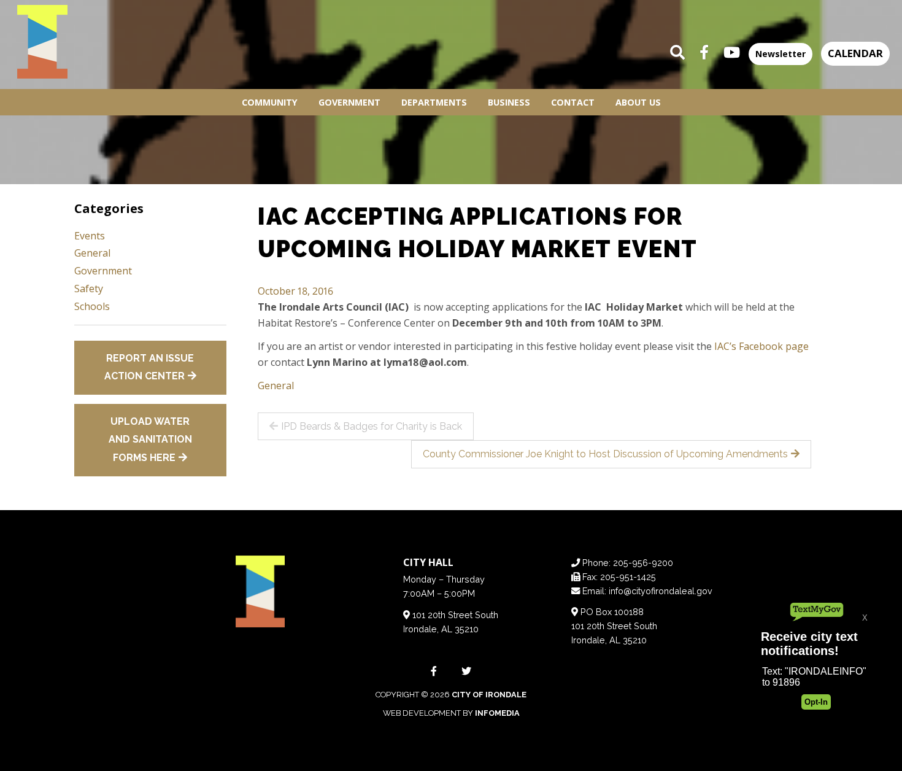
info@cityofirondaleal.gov (660, 591)
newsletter (780, 54)
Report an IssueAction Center (149, 367)
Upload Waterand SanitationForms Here (150, 439)
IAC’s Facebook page (761, 346)
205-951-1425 (628, 576)
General (276, 385)
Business (509, 102)
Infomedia (497, 713)
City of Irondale (489, 694)
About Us (638, 102)
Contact (573, 102)
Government (349, 102)
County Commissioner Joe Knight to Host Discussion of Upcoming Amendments (605, 454)
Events (89, 235)
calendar (855, 53)
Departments (434, 102)
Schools (92, 306)
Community (270, 102)
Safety (88, 288)
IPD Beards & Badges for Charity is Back (371, 426)
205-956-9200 (643, 562)
